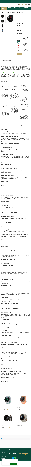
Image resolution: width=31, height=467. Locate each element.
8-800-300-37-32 (13, 450)
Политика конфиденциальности (3, 456)
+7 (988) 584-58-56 (12, 453)
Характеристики (8, 60)
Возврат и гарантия (3, 453)
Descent (18, 43)
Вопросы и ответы (3, 454)
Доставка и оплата (19, 0)
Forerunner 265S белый (5, 406)
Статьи (11, 0)
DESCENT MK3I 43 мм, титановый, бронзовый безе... (21, 425)
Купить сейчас (19, 50)
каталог (2, 8)
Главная (3, 11)
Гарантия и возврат (25, 0)
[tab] (3, 60)
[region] (10, 462)
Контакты (15, 0)
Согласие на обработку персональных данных (3, 458)
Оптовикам (2, 451)
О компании (4, 0)
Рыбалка (9, 7)
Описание (3, 60)
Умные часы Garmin (26, 7)
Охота (15, 7)
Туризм (20, 7)
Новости (8, 0)
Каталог (7, 11)
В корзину (19, 53)
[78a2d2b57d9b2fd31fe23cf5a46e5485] (9, 18)
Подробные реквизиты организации (23, 453)
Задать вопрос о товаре (26, 25)
